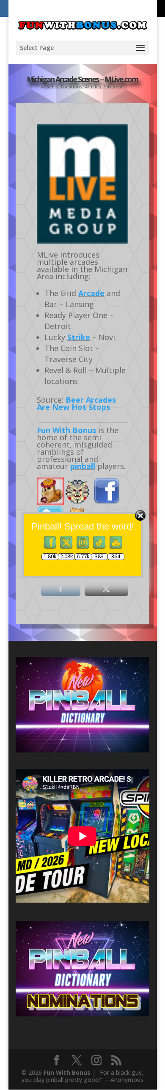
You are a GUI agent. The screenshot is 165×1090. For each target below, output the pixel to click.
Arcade (91, 293)
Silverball (114, 87)
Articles (93, 87)
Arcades (49, 87)
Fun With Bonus (66, 430)
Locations (71, 87)
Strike (78, 337)
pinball (82, 466)
